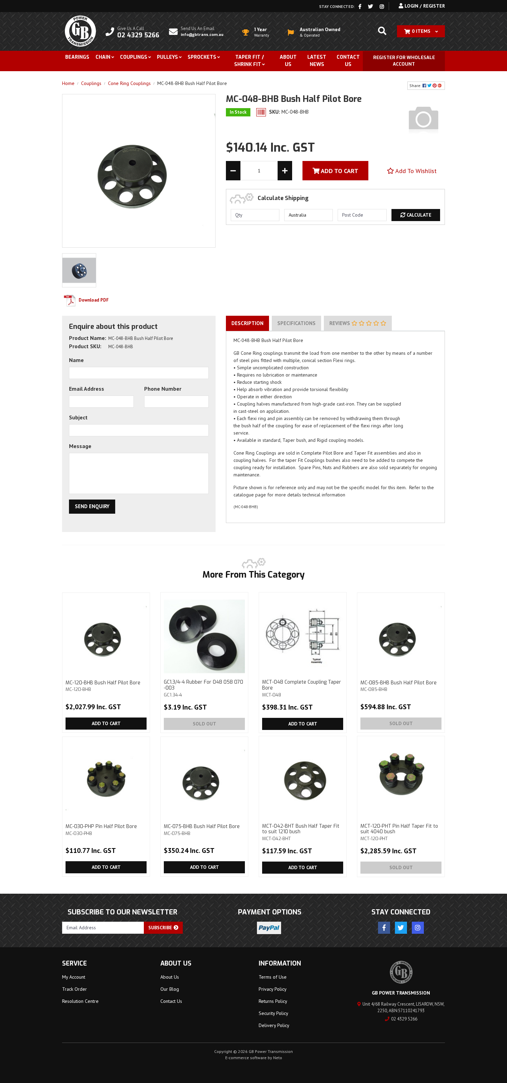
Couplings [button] (133, 57)
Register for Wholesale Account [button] (404, 61)
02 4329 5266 (404, 1019)
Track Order (74, 989)
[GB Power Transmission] (80, 31)
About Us (288, 61)
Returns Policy (273, 1001)
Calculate (418, 215)
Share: (416, 85)
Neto (277, 1057)
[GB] (423, 118)
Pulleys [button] (167, 57)
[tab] (247, 323)
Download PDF (93, 300)
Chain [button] (103, 57)
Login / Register (424, 6)
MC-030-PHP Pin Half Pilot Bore (101, 829)
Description (247, 323)
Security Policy (273, 1013)
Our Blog (169, 989)
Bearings (77, 57)
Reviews (340, 323)
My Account (73, 977)
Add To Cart (338, 171)
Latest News (316, 61)
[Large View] (79, 270)
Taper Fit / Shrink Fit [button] (249, 61)
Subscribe (160, 927)
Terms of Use (273, 977)
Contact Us (348, 61)
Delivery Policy (274, 1025)
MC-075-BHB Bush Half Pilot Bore (202, 829)
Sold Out (204, 724)
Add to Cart (106, 723)
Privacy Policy (273, 989)
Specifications (296, 323)
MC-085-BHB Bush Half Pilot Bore (398, 686)
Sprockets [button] (202, 57)
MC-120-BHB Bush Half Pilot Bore (103, 686)
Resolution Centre (80, 1001)
